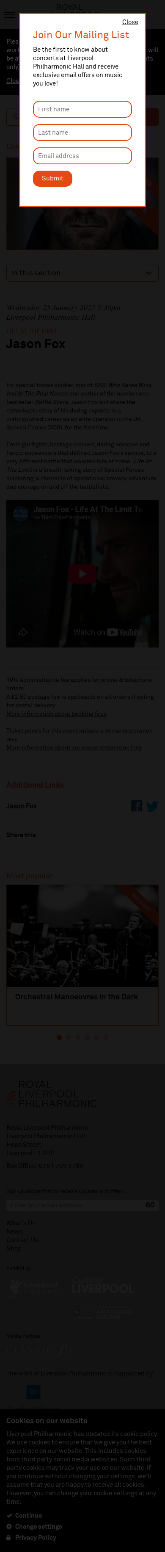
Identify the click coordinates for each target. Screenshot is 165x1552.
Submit (52, 178)
